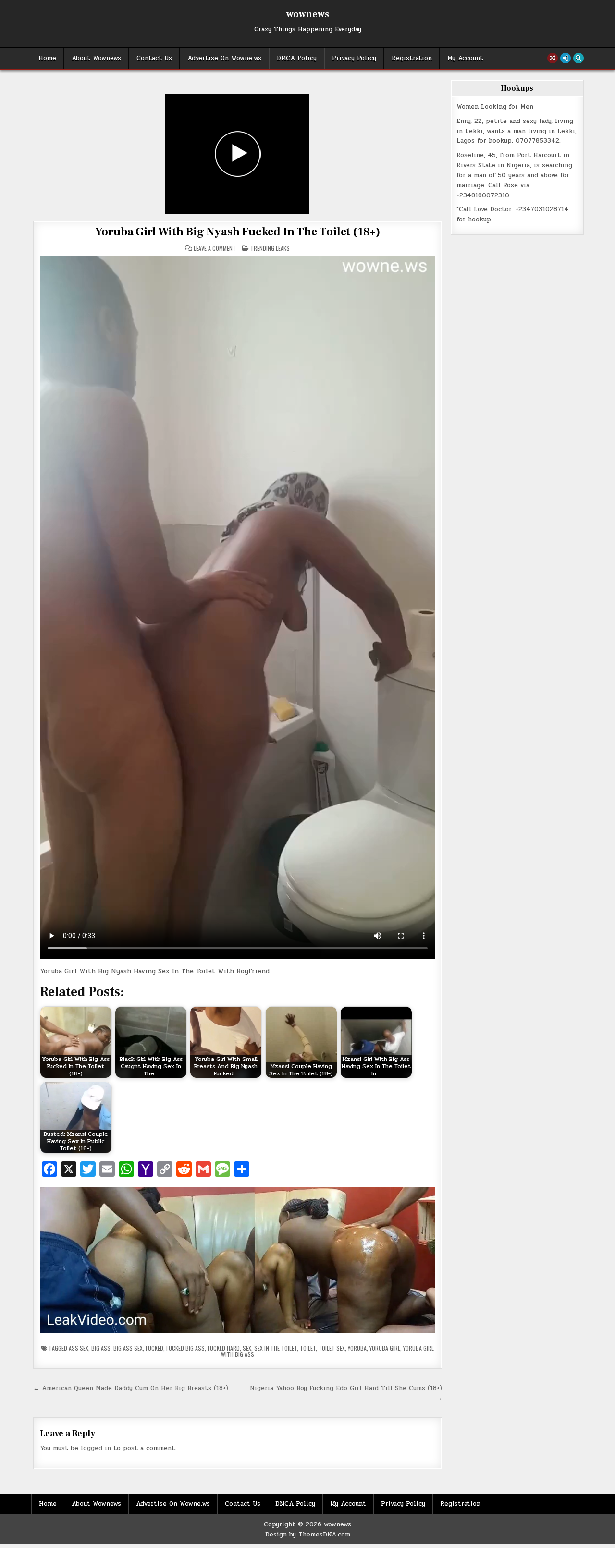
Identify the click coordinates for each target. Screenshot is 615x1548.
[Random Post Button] (552, 58)
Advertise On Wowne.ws (224, 58)
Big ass (101, 1348)
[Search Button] (578, 58)
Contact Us (154, 58)
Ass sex (78, 1348)
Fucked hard (224, 1348)
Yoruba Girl (384, 1348)
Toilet (308, 1348)
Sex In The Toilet (275, 1348)
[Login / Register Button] (565, 58)
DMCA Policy (297, 58)
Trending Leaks (270, 248)
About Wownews (96, 58)
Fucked (154, 1348)
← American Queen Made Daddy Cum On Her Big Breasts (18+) (130, 1388)
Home (47, 58)
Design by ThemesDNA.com (307, 1534)
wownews (307, 14)
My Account (465, 58)
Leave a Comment (215, 248)
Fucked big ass (185, 1348)
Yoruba (357, 1348)
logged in (96, 1448)
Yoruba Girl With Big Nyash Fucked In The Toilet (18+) (237, 231)
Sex (247, 1348)
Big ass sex (128, 1348)
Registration (412, 58)
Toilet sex (332, 1348)
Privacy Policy (354, 58)
